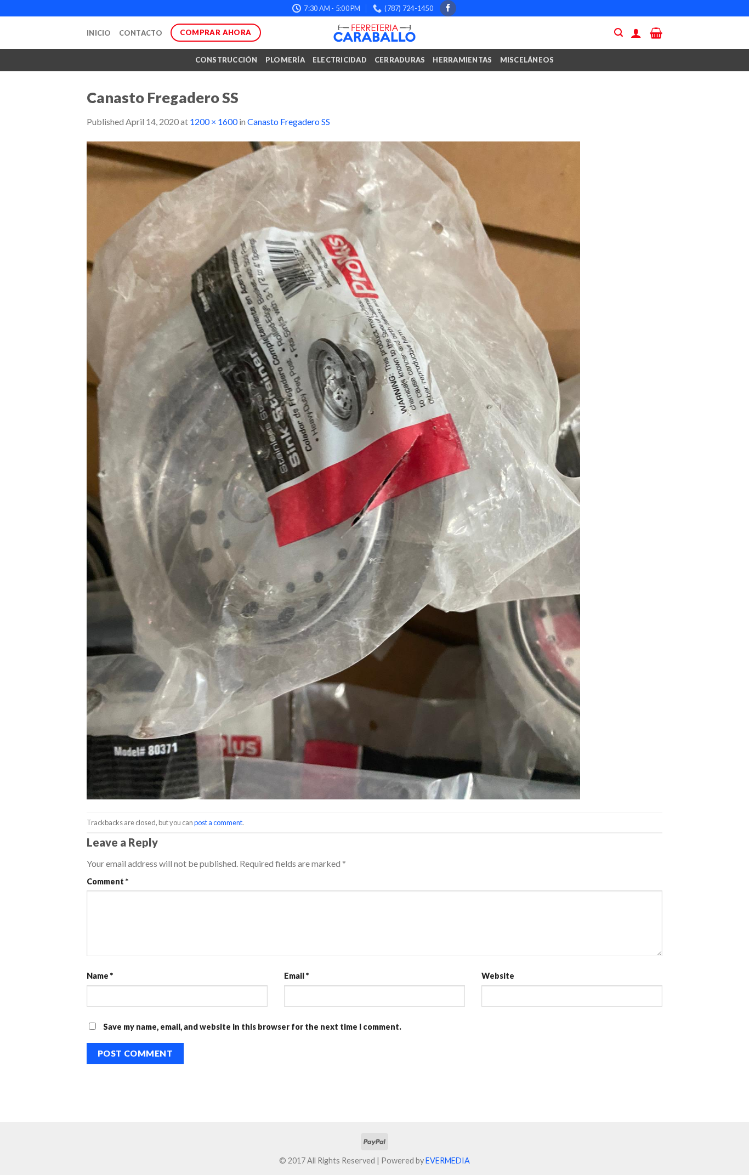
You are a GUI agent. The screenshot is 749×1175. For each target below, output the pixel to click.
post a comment (218, 822)
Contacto (141, 33)
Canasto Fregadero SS (288, 121)
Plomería (285, 59)
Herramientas (462, 59)
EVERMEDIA (447, 1160)
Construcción (226, 59)
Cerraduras (399, 59)
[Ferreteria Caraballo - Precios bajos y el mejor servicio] (374, 32)
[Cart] (656, 33)
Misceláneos (527, 59)
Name (100, 975)
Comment (107, 881)
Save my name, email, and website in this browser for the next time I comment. (252, 1026)
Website (497, 975)
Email (296, 975)
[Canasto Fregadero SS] (333, 469)
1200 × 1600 (213, 121)
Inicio (99, 33)
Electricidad (340, 59)
